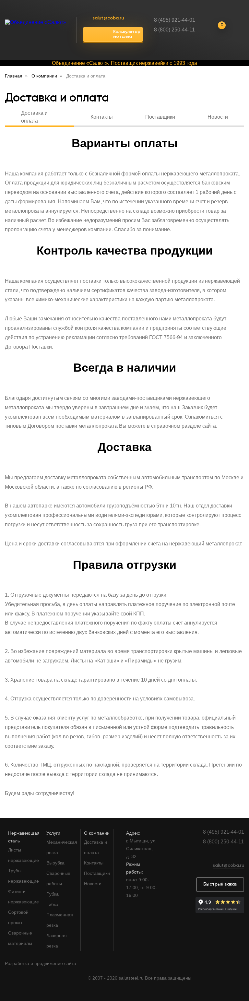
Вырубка (55, 862)
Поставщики (160, 117)
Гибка (52, 904)
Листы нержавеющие (23, 855)
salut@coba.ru (108, 18)
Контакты (101, 117)
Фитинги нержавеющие (23, 896)
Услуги (53, 833)
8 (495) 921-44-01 (174, 20)
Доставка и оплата (34, 118)
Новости (218, 117)
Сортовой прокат (18, 917)
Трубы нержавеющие (23, 876)
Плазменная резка (59, 920)
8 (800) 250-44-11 (174, 29)
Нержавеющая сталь (24, 836)
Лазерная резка (56, 940)
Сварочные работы (58, 878)
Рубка (52, 894)
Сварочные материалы (20, 938)
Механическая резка (61, 847)
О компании (97, 833)
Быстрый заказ (220, 884)
